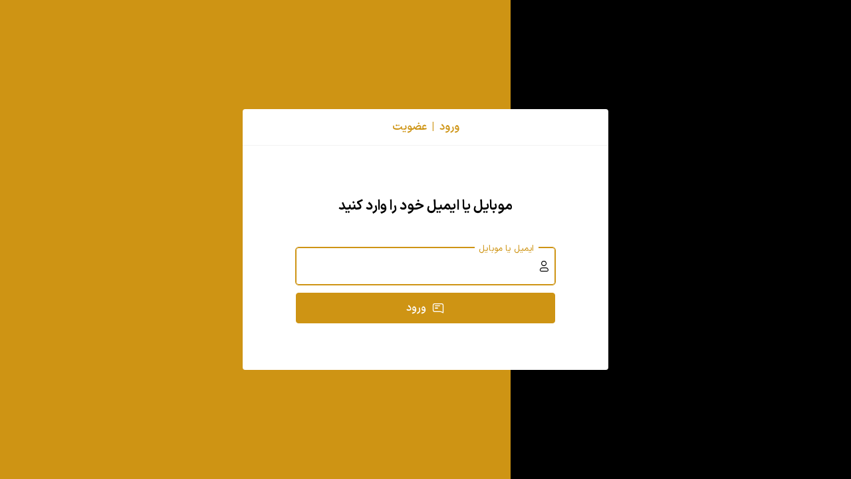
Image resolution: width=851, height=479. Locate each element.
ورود (416, 308)
